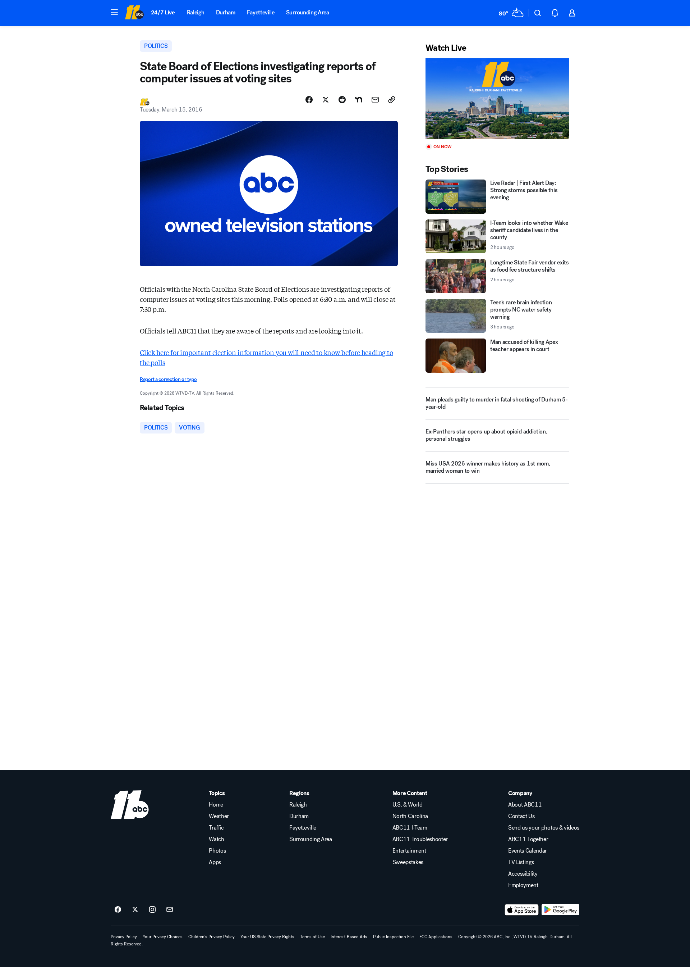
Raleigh (195, 12)
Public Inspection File (393, 937)
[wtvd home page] (130, 804)
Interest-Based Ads (349, 937)
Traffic (216, 828)
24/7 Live (163, 12)
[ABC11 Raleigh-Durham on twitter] (135, 910)
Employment (523, 885)
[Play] (497, 98)
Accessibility (523, 874)
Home (216, 805)
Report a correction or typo (168, 379)
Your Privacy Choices (163, 937)
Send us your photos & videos (543, 828)
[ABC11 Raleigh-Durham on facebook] (118, 910)
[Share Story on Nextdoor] (359, 100)
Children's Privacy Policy (211, 937)
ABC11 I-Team (409, 828)
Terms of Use (312, 937)
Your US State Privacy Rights (267, 937)
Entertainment (409, 851)
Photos (217, 851)
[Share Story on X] (325, 100)
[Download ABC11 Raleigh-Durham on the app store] (522, 910)
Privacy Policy (124, 937)
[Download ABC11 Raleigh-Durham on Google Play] (560, 910)
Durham (225, 12)
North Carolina (410, 816)
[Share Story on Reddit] (342, 100)
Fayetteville (261, 12)
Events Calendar (527, 851)
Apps (215, 862)
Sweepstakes (407, 862)
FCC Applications (435, 937)
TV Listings (521, 862)
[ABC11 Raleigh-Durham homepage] (134, 13)
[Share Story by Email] (375, 100)
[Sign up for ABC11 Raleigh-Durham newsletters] (169, 910)
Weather (219, 816)
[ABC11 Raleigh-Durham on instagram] (152, 910)
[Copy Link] (392, 100)
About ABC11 (525, 805)
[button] (114, 12)
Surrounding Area (307, 12)
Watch (216, 839)
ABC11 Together (528, 839)
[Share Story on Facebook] (309, 100)
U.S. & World (407, 805)
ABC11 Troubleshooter (420, 839)
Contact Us (521, 816)
